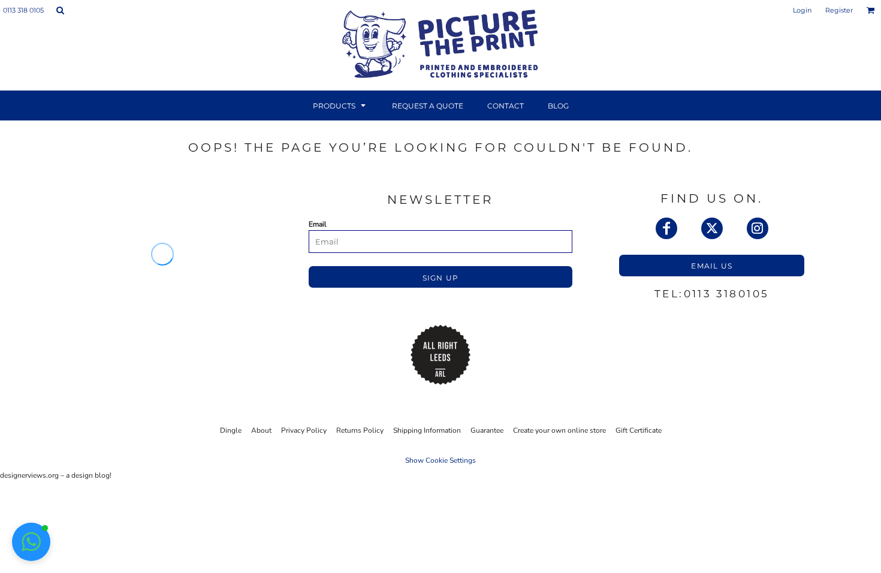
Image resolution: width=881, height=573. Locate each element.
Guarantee (486, 430)
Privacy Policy (304, 430)
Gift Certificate (639, 430)
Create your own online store (559, 430)
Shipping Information (427, 430)
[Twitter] (712, 228)
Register (839, 10)
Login (802, 10)
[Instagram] (757, 228)
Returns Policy (360, 430)
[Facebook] (666, 228)
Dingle (231, 430)
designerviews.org (29, 475)
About (261, 430)
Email (318, 224)
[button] (60, 10)
